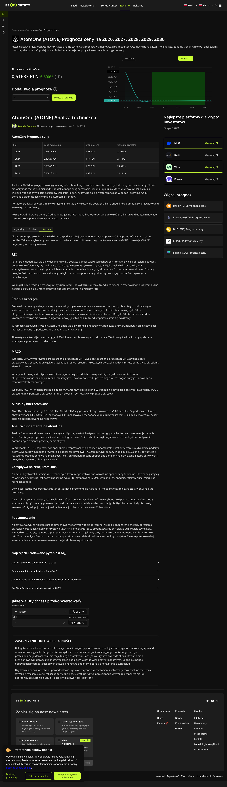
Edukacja (199, 717)
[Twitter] (207, 701)
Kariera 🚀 (162, 723)
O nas (160, 717)
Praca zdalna (201, 733)
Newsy (178, 717)
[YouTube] (212, 701)
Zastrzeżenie (187, 776)
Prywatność (173, 776)
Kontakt (198, 738)
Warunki (160, 776)
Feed (74, 5)
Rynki (123, 5)
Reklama (138, 5)
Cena (14, 30)
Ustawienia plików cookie (210, 776)
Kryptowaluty (182, 723)
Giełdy (178, 728)
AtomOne (25, 30)
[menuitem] (4, 14)
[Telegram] (217, 701)
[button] (85, 562)
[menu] (4, 23)
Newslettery (87, 5)
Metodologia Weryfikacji (206, 744)
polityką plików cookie (18, 767)
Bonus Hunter (109, 5)
